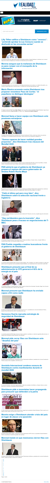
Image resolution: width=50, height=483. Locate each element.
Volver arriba (46, 481)
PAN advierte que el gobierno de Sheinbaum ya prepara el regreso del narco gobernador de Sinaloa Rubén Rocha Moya (23, 169)
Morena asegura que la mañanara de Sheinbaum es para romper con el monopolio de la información (23, 66)
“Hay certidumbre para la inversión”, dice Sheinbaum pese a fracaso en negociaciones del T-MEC (25, 220)
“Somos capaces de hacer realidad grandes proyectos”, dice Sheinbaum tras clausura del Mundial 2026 (22, 141)
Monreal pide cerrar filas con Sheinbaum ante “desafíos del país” (22, 339)
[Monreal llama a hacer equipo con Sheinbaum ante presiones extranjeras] (12, 127)
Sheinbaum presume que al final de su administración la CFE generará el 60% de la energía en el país (21, 269)
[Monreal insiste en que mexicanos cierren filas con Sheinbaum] (12, 448)
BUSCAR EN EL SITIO (42, 31)
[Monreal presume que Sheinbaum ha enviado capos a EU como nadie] (12, 301)
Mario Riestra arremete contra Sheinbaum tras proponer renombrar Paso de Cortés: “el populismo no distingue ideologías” (22, 91)
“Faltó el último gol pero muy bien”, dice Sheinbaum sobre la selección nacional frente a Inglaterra (23, 195)
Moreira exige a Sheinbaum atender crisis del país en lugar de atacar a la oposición (24, 415)
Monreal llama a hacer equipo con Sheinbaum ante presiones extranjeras (24, 117)
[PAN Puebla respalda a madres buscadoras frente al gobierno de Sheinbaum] (12, 254)
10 (3, 472)
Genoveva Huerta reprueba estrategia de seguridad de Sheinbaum (20, 315)
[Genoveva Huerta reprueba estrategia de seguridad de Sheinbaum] (12, 324)
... (3, 467)
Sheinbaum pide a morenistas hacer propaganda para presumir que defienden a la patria (23, 390)
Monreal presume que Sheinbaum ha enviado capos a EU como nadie (22, 291)
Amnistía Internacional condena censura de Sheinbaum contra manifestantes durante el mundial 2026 (21, 367)
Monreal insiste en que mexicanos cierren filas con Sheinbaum (25, 438)
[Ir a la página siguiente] (3, 474)
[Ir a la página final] (3, 475)
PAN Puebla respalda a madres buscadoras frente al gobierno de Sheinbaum (24, 245)
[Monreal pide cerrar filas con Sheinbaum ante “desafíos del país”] (12, 350)
